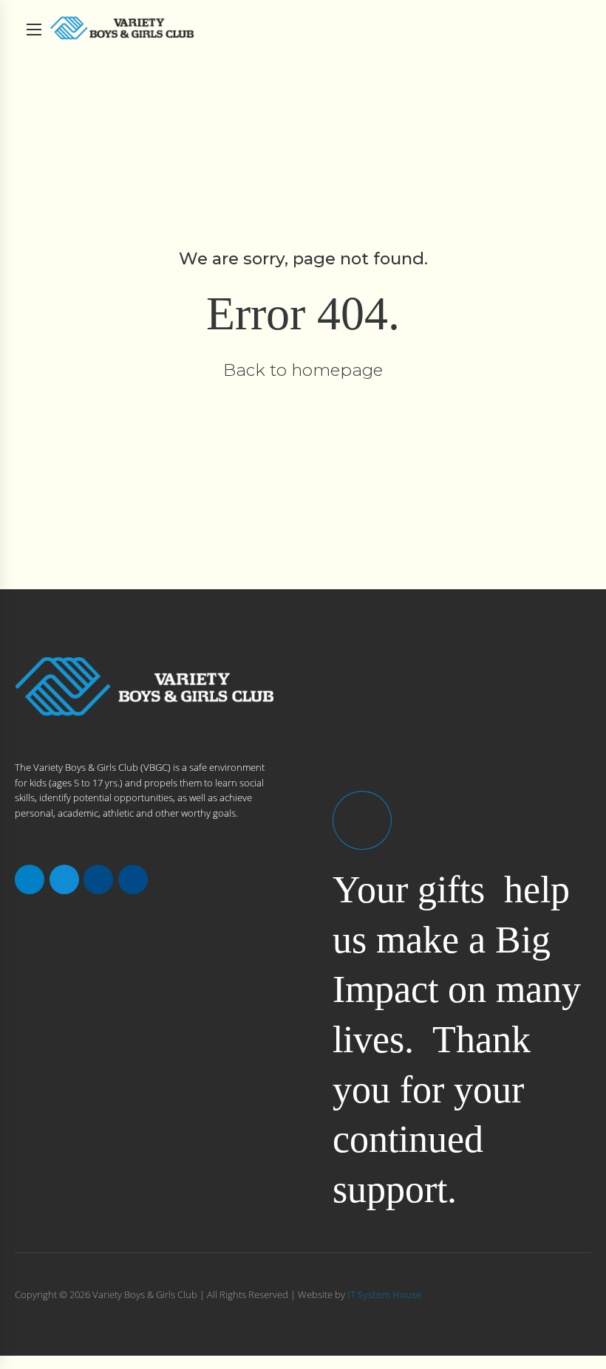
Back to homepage (303, 370)
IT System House (384, 1294)
